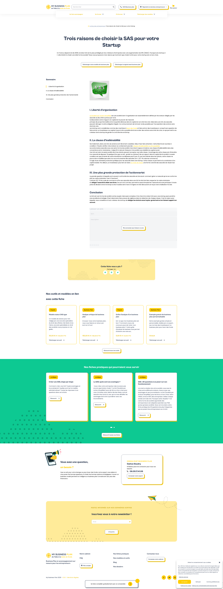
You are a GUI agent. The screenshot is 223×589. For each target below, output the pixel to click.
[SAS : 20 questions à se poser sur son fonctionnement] (156, 397)
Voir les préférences (212, 582)
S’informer (119, 14)
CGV (64, 577)
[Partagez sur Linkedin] (111, 272)
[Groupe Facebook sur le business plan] (164, 577)
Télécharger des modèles (145, 14)
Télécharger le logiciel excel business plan (128, 64)
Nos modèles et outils (121, 558)
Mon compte (87, 565)
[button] (219, 562)
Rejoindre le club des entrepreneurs (153, 7)
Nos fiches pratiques (121, 554)
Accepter (184, 582)
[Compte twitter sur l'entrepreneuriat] (169, 577)
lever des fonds (132, 128)
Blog (115, 562)
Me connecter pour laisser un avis (133, 228)
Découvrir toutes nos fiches (111, 435)
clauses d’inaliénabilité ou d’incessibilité (146, 146)
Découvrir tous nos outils (111, 350)
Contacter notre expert (135, 476)
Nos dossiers (118, 567)
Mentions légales (73, 577)
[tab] (111, 427)
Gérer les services (183, 577)
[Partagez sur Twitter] (118, 272)
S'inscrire (111, 532)
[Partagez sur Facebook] (105, 272)
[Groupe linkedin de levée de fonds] (175, 577)
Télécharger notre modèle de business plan (95, 64)
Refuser (198, 582)
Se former (98, 14)
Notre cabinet (85, 554)
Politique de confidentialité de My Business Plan (204, 585)
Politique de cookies (186, 585)
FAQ (81, 558)
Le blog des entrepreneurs (97, 26)
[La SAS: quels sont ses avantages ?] (111, 397)
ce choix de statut (137, 163)
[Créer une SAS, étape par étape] (67, 397)
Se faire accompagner (76, 14)
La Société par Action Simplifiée (100, 116)
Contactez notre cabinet (155, 559)
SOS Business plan (128, 7)
